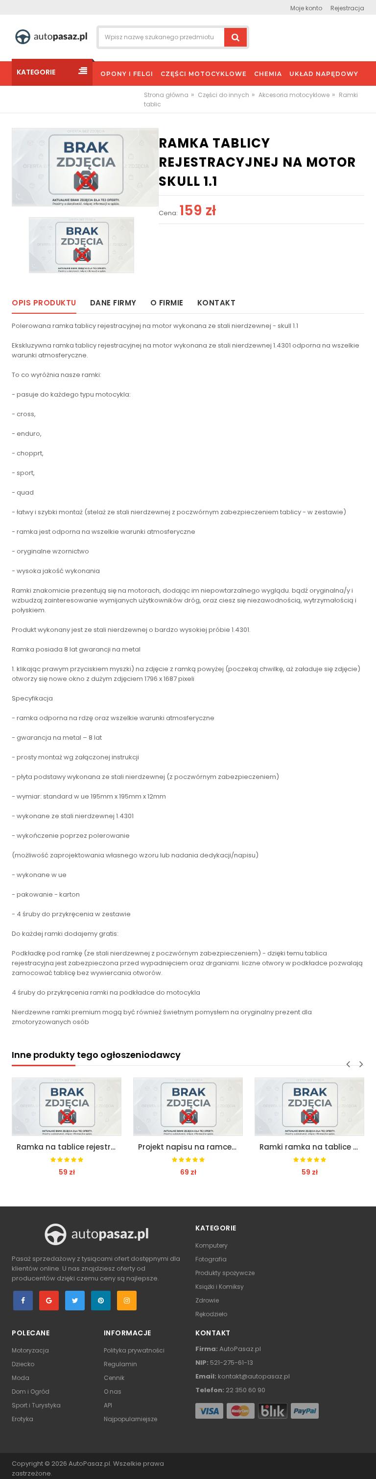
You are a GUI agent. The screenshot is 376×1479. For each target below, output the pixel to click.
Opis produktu (44, 303)
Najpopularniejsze (130, 1419)
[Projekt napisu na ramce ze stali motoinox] (188, 1106)
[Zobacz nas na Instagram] (127, 1300)
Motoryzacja (30, 1350)
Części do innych (223, 95)
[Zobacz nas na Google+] (49, 1300)
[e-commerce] (51, 36)
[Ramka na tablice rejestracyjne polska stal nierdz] (66, 1106)
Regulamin (120, 1364)
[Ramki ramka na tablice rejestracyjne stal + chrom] (309, 1106)
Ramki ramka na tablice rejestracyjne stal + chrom (311, 1147)
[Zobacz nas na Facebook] (23, 1300)
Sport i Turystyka (36, 1405)
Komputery (211, 1245)
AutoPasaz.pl (89, 1463)
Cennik (114, 1378)
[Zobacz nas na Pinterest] (101, 1300)
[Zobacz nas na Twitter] (75, 1300)
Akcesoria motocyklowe (293, 95)
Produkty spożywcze (225, 1273)
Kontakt (216, 303)
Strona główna (166, 95)
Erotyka (22, 1419)
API (108, 1405)
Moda (20, 1378)
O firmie (167, 303)
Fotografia (211, 1259)
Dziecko (23, 1364)
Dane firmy (113, 303)
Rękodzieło (211, 1314)
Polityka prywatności (134, 1350)
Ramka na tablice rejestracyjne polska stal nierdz (69, 1147)
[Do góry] (366, 1461)
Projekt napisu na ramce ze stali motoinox (190, 1147)
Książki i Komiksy (219, 1286)
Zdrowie (207, 1300)
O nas (112, 1391)
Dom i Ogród (30, 1391)
